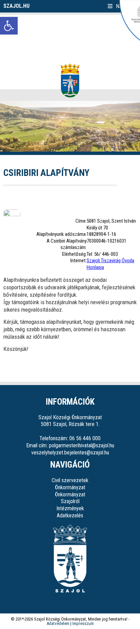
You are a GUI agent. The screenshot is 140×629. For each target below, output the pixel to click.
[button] (9, 26)
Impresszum (83, 623)
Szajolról (70, 501)
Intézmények (70, 508)
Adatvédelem (58, 623)
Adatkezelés (70, 515)
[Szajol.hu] (70, 80)
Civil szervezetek (70, 480)
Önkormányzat (70, 487)
